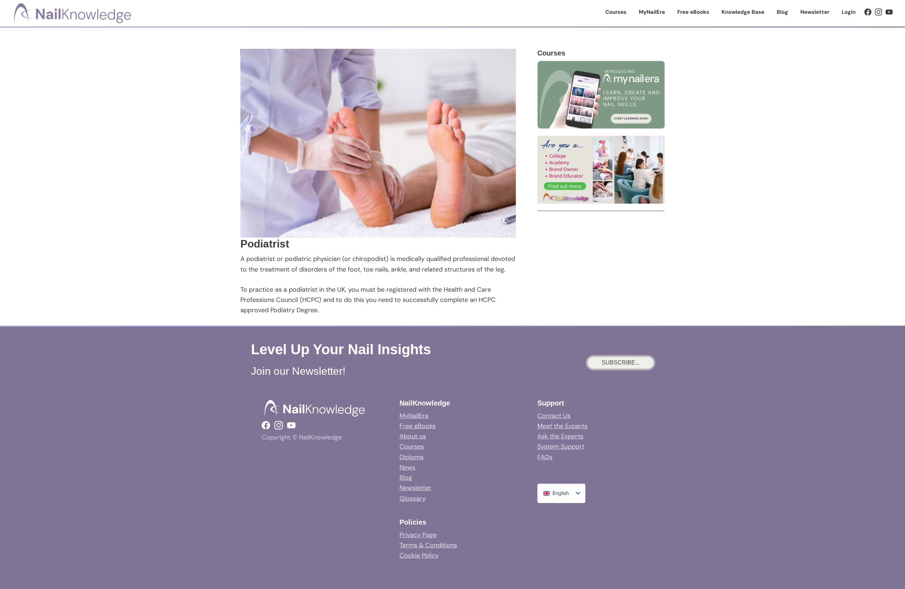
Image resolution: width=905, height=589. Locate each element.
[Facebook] (868, 12)
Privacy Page (418, 535)
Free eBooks (417, 426)
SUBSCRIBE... (621, 363)
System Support (560, 446)
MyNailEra (413, 416)
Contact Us (554, 416)
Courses (411, 446)
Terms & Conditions (428, 545)
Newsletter (415, 488)
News (407, 467)
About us (412, 436)
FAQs (545, 457)
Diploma (411, 457)
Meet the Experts (562, 426)
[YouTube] (889, 12)
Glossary (412, 498)
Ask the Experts (560, 436)
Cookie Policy (419, 555)
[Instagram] (878, 12)
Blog (405, 477)
